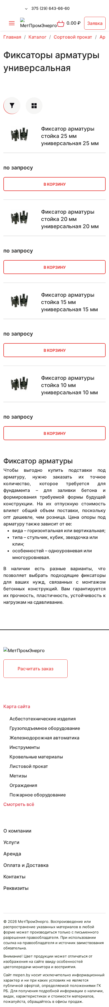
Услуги (11, 842)
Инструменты (25, 747)
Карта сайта (16, 706)
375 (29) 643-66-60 (50, 8)
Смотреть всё (18, 804)
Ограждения (23, 785)
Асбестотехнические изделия (43, 718)
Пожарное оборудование (38, 795)
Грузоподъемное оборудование (45, 728)
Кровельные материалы (36, 757)
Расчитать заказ (35, 668)
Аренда (12, 854)
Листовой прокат (29, 766)
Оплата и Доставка (26, 865)
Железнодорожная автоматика (44, 737)
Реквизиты (16, 888)
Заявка (95, 23)
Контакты (14, 876)
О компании (17, 831)
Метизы (18, 776)
